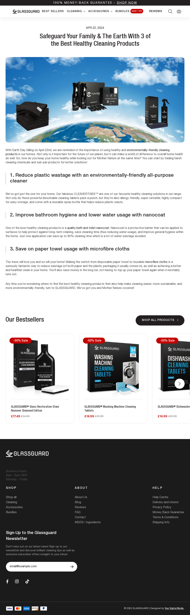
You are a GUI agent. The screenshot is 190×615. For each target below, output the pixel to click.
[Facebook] (7, 581)
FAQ (78, 512)
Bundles (11, 512)
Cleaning (11, 502)
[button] (179, 383)
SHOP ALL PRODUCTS (158, 320)
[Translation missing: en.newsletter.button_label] (71, 566)
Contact (80, 517)
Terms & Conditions (165, 517)
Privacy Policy (162, 507)
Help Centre (160, 497)
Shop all (11, 497)
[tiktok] (27, 581)
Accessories (14, 507)
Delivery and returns (166, 502)
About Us (81, 497)
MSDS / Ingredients (88, 522)
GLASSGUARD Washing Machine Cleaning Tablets (110, 408)
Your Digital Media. (174, 608)
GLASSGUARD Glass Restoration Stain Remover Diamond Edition (35, 408)
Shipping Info (161, 522)
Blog (78, 502)
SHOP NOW (127, 3)
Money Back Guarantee (168, 512)
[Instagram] (17, 581)
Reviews (80, 507)
